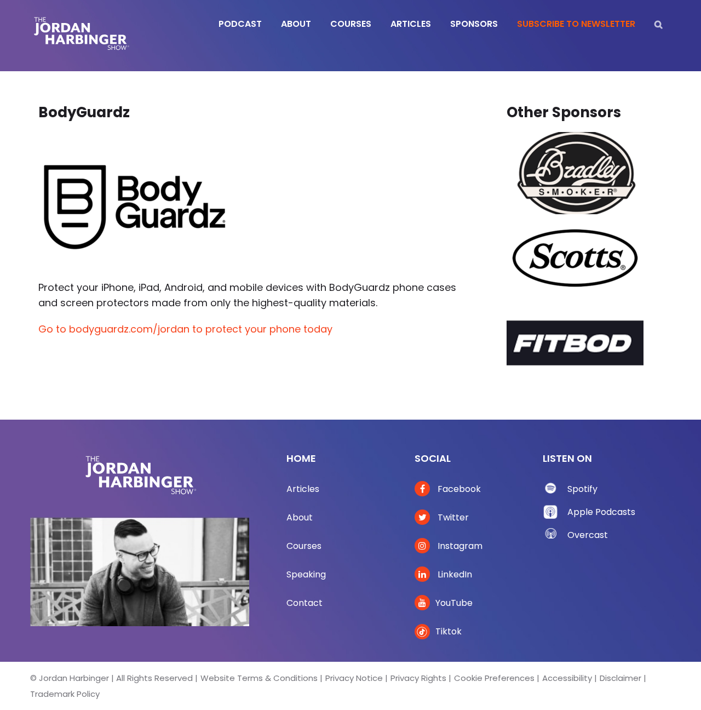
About (299, 517)
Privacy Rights (418, 678)
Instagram (458, 546)
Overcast (587, 535)
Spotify (582, 489)
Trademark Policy (65, 694)
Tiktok (448, 631)
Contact (304, 603)
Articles (302, 489)
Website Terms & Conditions (259, 678)
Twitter (452, 517)
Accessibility (567, 678)
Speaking (306, 574)
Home (301, 458)
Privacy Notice (354, 678)
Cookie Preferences (494, 678)
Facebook (458, 489)
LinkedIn (453, 574)
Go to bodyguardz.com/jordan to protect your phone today (185, 329)
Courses (303, 546)
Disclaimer (620, 678)
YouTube (454, 603)
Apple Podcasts (601, 512)
